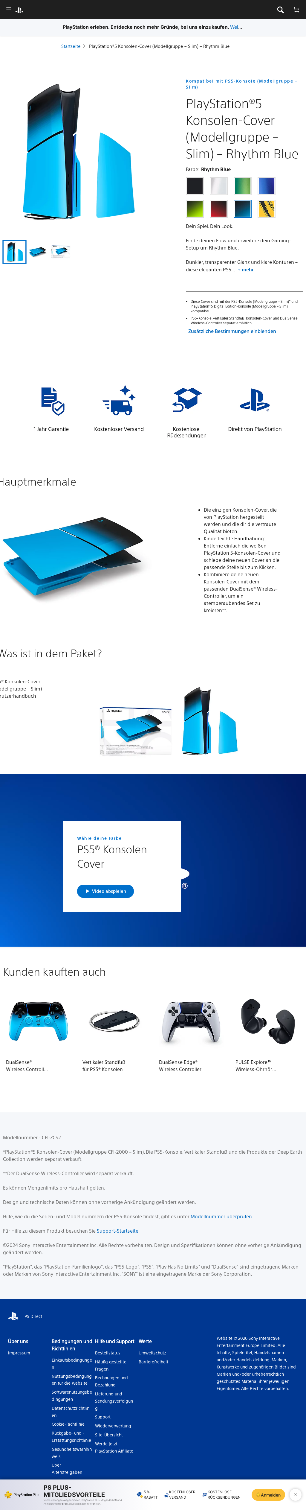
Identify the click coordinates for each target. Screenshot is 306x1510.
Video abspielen (109, 891)
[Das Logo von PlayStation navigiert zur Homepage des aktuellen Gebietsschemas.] (19, 9)
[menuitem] (8, 9)
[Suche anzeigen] (280, 10)
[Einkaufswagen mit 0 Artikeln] (296, 10)
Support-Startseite (117, 1231)
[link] (194, 186)
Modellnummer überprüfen (221, 1216)
